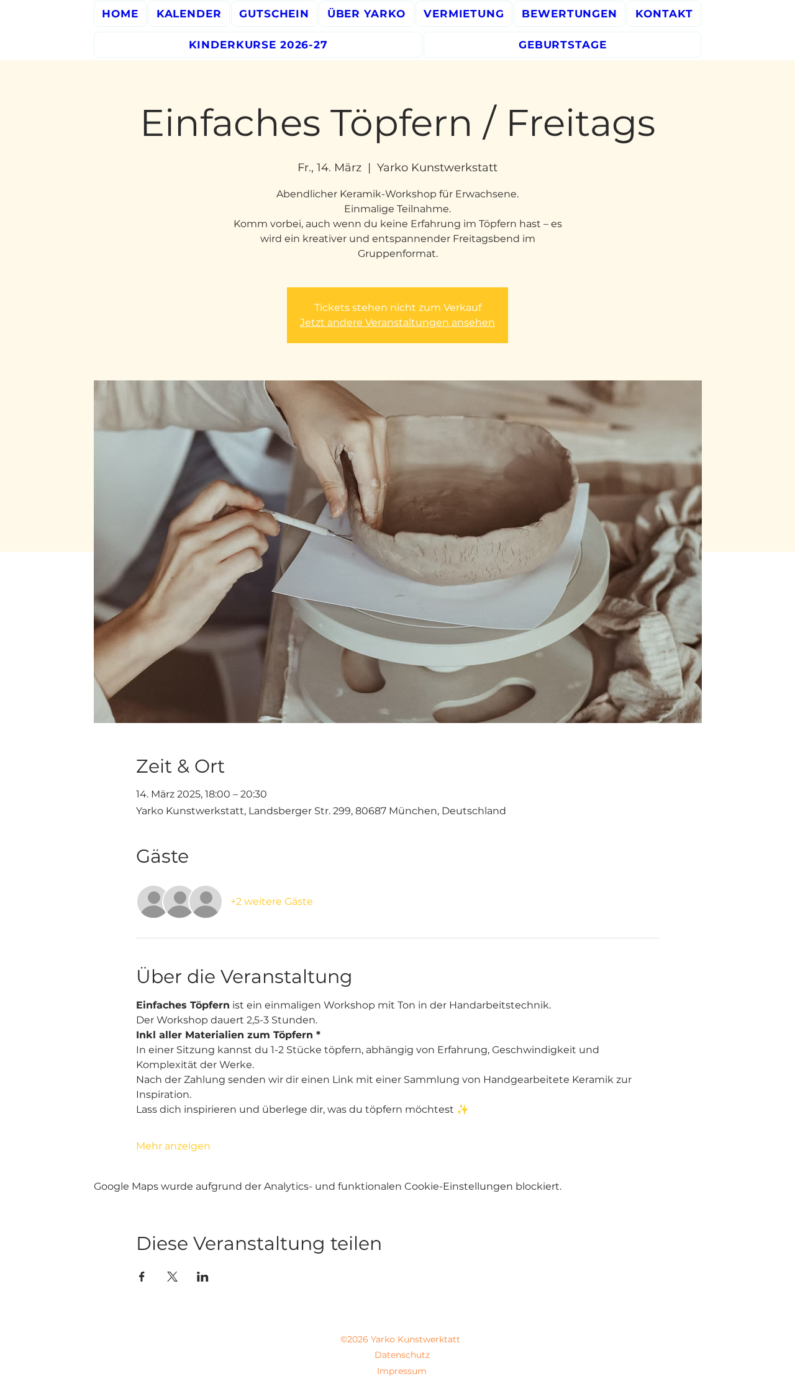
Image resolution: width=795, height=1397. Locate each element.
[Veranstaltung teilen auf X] (172, 1277)
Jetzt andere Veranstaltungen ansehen (397, 322)
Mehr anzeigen (173, 1146)
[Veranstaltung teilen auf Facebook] (142, 1277)
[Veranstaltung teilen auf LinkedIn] (203, 1277)
